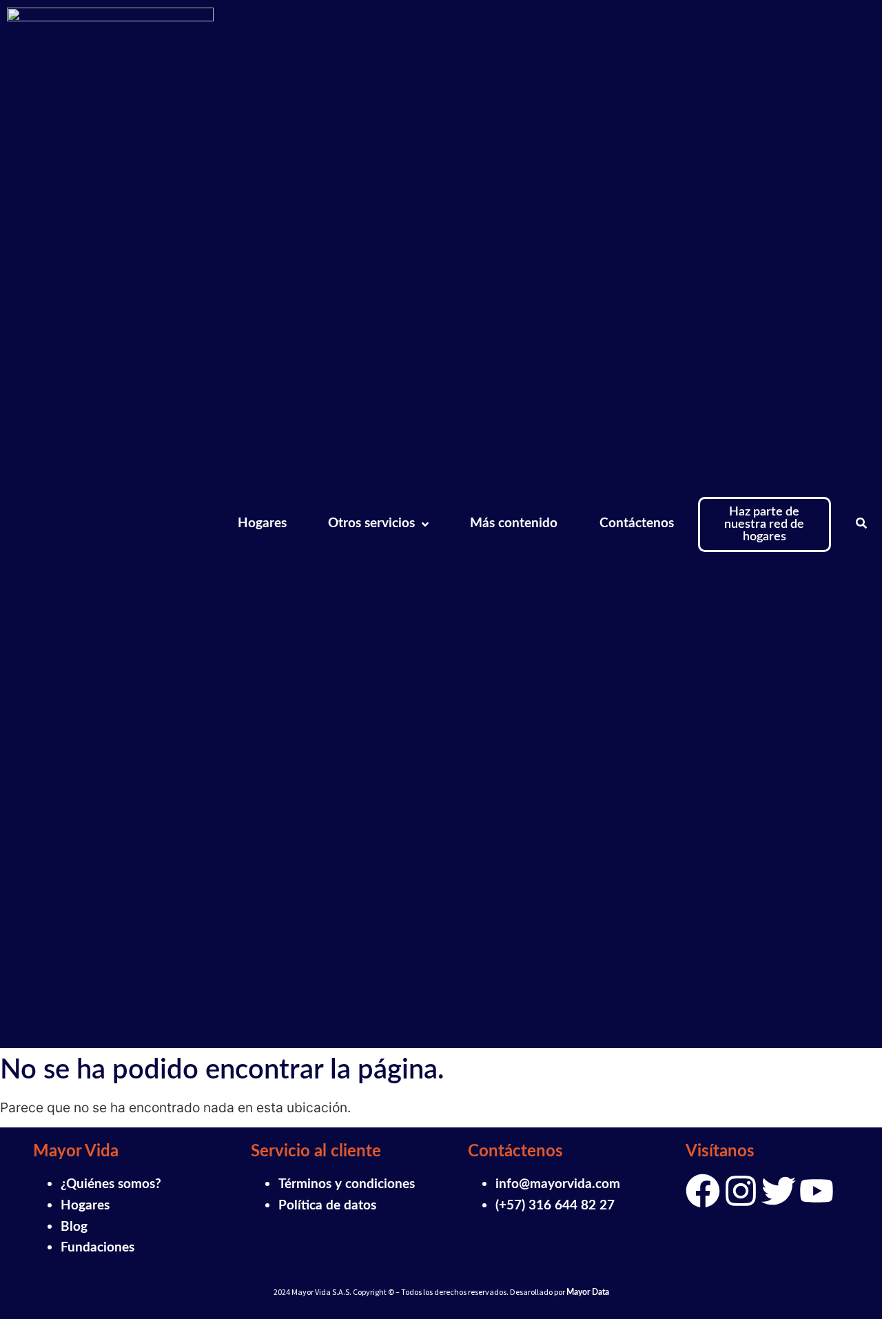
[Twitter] (778, 1191)
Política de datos (327, 1205)
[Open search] (861, 524)
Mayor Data (587, 1292)
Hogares (85, 1205)
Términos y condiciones (346, 1184)
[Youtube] (816, 1191)
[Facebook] (703, 1191)
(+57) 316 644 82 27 (555, 1205)
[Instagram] (741, 1191)
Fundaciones (97, 1247)
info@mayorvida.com (557, 1184)
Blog (74, 1227)
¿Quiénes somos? (111, 1184)
